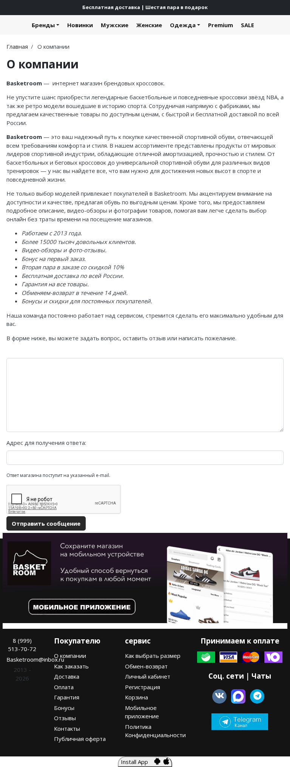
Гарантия (66, 697)
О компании (70, 655)
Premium (220, 25)
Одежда (183, 25)
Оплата (64, 687)
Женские (149, 25)
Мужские (114, 25)
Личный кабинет (147, 676)
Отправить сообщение (46, 523)
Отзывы (65, 718)
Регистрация (142, 687)
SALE (247, 25)
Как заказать (71, 666)
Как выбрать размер (152, 655)
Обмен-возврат (146, 666)
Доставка (66, 676)
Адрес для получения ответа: (46, 442)
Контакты (67, 728)
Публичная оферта (80, 738)
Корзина (136, 697)
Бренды (43, 25)
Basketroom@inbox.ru (35, 659)
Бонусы (64, 707)
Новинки (80, 25)
